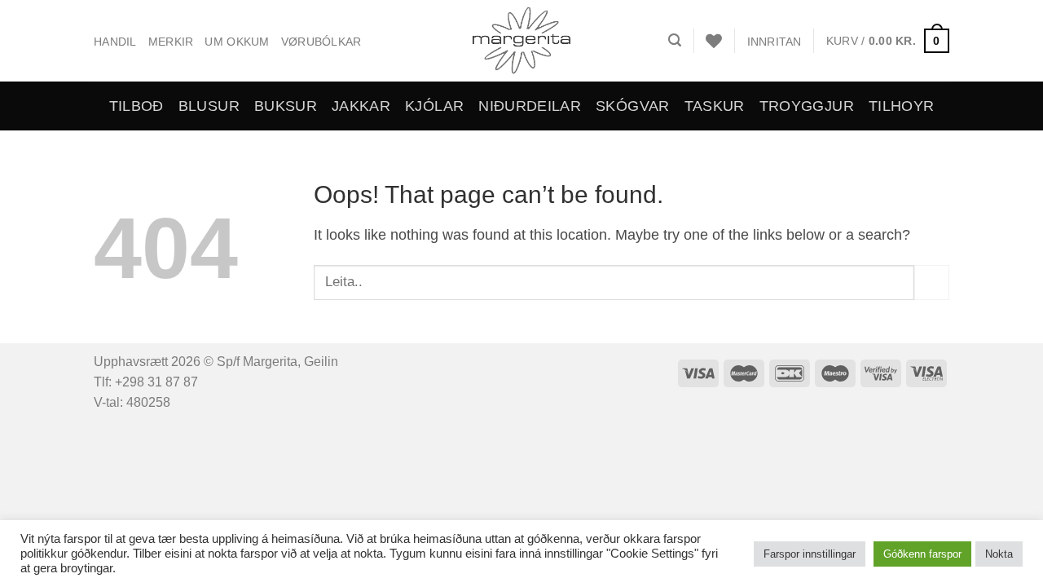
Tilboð (136, 106)
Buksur (285, 106)
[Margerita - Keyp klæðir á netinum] (522, 41)
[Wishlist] (714, 41)
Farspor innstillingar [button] (810, 554)
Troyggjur (806, 106)
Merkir (171, 41)
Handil (115, 41)
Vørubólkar (321, 41)
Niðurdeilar (529, 106)
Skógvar (632, 106)
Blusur (209, 106)
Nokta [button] (999, 554)
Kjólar (434, 106)
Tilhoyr (901, 106)
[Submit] (931, 282)
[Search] (674, 40)
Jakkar (361, 106)
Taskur (714, 106)
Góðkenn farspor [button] (922, 554)
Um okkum (237, 41)
